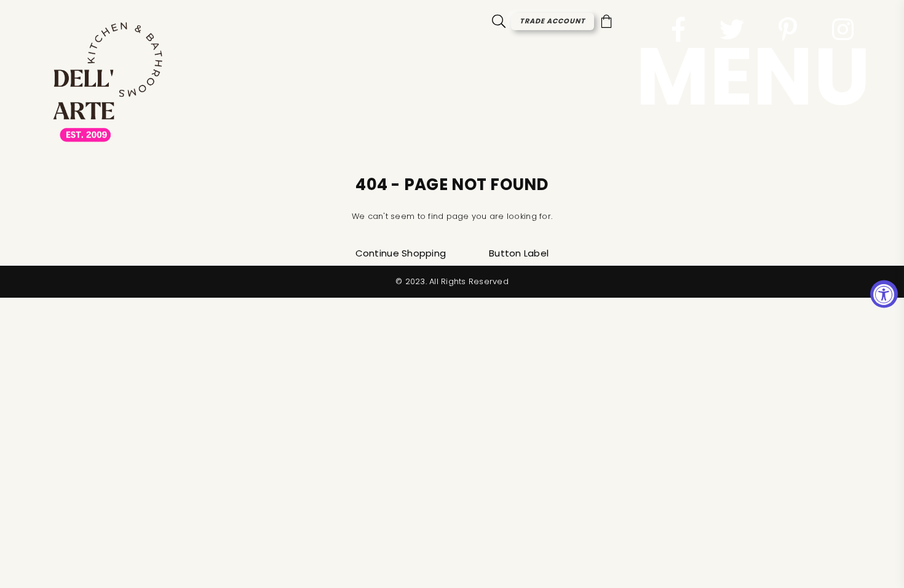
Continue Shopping (400, 253)
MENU (753, 76)
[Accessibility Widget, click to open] (884, 294)
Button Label (519, 253)
